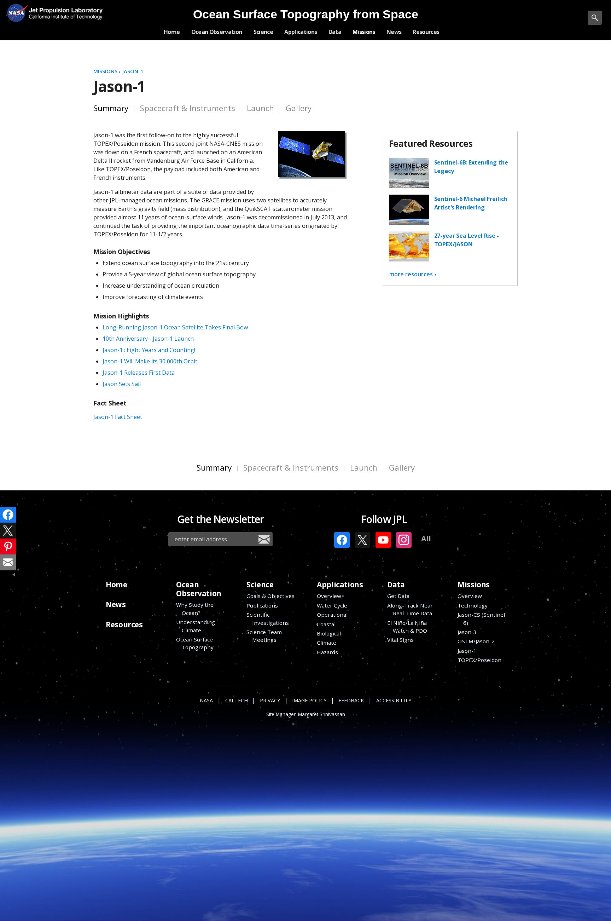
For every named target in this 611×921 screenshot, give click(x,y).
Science (259, 584)
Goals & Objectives (270, 595)
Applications (340, 584)
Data (396, 584)
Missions (106, 71)
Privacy (270, 700)
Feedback (351, 700)
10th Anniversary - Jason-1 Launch (148, 339)
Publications (262, 605)
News (116, 604)
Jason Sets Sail (122, 384)
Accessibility (393, 700)
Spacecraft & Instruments (187, 108)
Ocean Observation (198, 589)
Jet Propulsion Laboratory (63, 7)
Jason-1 (132, 71)
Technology (473, 605)
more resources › (412, 274)
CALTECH (236, 700)
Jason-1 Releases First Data (139, 372)
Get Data (398, 595)
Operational (332, 614)
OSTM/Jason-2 (476, 641)
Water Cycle (332, 605)
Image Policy (309, 700)
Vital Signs (400, 639)
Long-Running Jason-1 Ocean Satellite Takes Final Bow (175, 327)
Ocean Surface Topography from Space (305, 14)
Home (116, 584)
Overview (329, 595)
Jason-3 (467, 631)
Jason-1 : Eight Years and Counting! (149, 350)
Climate (326, 642)
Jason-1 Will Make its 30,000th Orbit (150, 361)
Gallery (299, 108)
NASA (16, 12)
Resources (124, 624)
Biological (329, 633)
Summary (110, 108)
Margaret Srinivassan (321, 714)
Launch (260, 108)
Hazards (327, 652)
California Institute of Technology (63, 18)
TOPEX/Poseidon (479, 659)
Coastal (326, 624)
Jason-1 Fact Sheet (117, 417)
